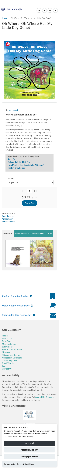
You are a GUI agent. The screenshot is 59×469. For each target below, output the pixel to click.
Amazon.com (7, 219)
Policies (5, 336)
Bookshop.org (8, 216)
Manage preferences (29, 456)
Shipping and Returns (11, 355)
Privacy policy (10, 464)
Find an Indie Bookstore (12, 349)
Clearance (6, 352)
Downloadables (38, 233)
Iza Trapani (13, 110)
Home (4, 18)
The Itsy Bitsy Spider (16, 168)
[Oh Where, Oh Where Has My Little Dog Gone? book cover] (29, 70)
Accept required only (29, 450)
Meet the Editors (9, 344)
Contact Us (7, 369)
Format (10, 178)
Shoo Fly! (12, 159)
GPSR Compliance (9, 360)
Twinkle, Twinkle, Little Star (19, 162)
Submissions (7, 347)
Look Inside (7, 233)
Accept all (29, 443)
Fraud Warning (8, 363)
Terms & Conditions (25, 464)
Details (49, 233)
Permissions (7, 338)
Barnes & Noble (8, 221)
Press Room (7, 341)
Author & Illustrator (22, 233)
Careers (5, 366)
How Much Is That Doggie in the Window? (25, 165)
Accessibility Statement (12, 358)
